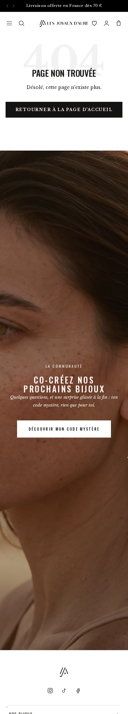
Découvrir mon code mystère (64, 429)
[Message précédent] (7, 6)
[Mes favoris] (94, 23)
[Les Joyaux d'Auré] (64, 23)
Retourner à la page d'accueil (64, 109)
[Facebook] (78, 690)
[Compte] (106, 23)
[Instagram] (50, 690)
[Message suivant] (13, 6)
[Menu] (9, 23)
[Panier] (118, 23)
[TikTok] (64, 690)
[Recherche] (21, 23)
